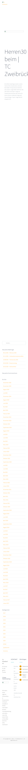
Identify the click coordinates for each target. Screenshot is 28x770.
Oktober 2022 (6, 458)
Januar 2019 (6, 551)
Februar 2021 (6, 503)
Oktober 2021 (6, 493)
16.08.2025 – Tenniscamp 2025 (10, 359)
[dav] (14, 110)
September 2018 (7, 562)
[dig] (14, 185)
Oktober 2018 (6, 558)
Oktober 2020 (6, 507)
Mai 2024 (5, 407)
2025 (4, 640)
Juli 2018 (5, 569)
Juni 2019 (5, 534)
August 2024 (6, 400)
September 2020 (7, 510)
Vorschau (5, 651)
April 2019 (5, 541)
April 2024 (5, 410)
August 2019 (6, 527)
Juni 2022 (5, 469)
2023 (4, 634)
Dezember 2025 (7, 382)
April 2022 (5, 476)
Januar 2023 (6, 451)
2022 (4, 630)
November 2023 (7, 420)
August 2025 (6, 389)
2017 (4, 613)
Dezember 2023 (7, 417)
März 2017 (5, 596)
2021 (4, 627)
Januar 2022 (6, 486)
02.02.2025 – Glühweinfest (9, 366)
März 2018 (5, 582)
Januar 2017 (6, 603)
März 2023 (5, 444)
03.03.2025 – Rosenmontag (10, 363)
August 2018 (6, 565)
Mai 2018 (5, 575)
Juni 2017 (5, 586)
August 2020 (6, 513)
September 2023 (7, 427)
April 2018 (5, 579)
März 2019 (5, 544)
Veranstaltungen (24, 672)
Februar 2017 (6, 600)
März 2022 (5, 479)
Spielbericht (6, 647)
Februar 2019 (6, 548)
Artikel (4, 644)
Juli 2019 (5, 531)
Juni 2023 (5, 438)
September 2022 (7, 462)
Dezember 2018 (7, 555)
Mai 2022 (5, 472)
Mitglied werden (24, 676)
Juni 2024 (5, 403)
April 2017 (5, 593)
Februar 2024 (6, 413)
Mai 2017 (5, 589)
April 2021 (5, 496)
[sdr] (14, 129)
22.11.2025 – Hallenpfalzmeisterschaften (13, 356)
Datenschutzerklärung (24, 666)
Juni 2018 (5, 572)
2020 (4, 623)
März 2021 (5, 500)
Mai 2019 (5, 538)
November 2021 (7, 489)
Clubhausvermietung (24, 680)
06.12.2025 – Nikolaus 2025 (9, 353)
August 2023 (6, 431)
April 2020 (5, 520)
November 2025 (7, 386)
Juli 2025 (5, 393)
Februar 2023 (6, 448)
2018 (4, 616)
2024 (4, 637)
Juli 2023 (5, 434)
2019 (4, 620)
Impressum (24, 669)
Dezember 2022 (7, 455)
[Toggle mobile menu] (25, 3)
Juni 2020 (5, 517)
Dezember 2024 (7, 396)
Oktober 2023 (6, 424)
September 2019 (7, 524)
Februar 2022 (6, 482)
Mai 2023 (5, 441)
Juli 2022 (5, 465)
